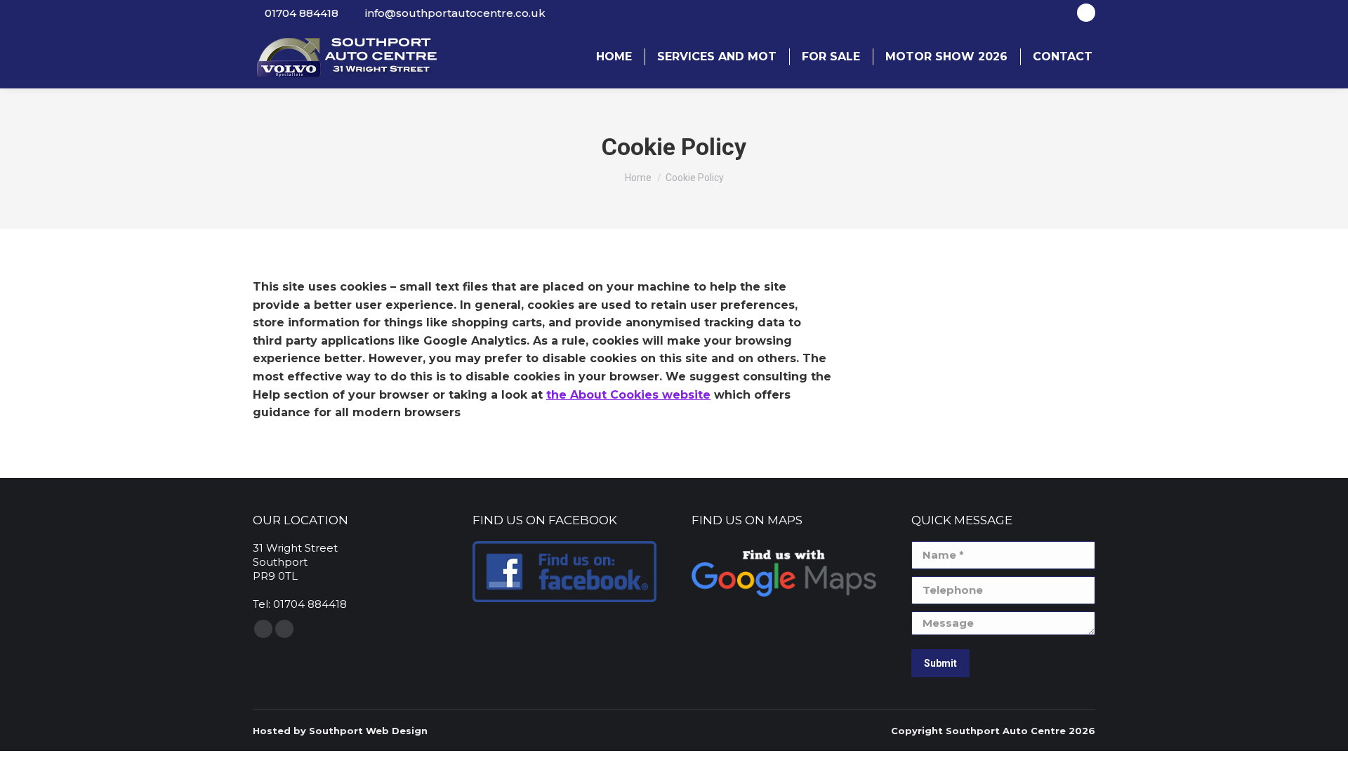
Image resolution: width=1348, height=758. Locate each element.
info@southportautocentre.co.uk (455, 13)
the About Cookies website (628, 394)
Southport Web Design (368, 730)
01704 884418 (301, 13)
